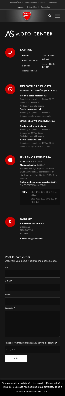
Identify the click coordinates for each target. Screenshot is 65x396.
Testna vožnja (15, 2)
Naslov (26, 219)
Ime (7, 267)
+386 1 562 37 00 (30, 60)
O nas (43, 2)
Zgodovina (45, 7)
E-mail (8, 281)
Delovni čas (32, 7)
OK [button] (45, 392)
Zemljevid (53, 2)
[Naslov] (10, 222)
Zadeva (9, 294)
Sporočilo (10, 308)
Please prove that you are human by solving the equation (31, 343)
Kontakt (20, 7)
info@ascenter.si (29, 71)
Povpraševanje (31, 2)
